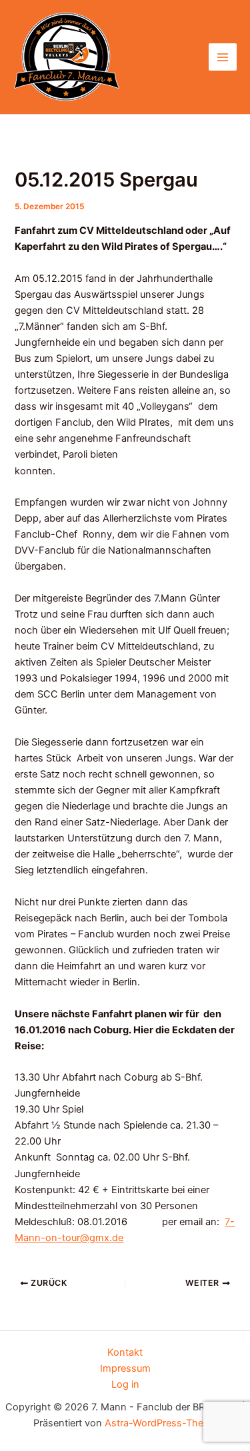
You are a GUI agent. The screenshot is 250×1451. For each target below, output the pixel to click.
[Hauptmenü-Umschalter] (223, 57)
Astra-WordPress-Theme (161, 1423)
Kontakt (125, 1352)
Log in (125, 1384)
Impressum (125, 1368)
